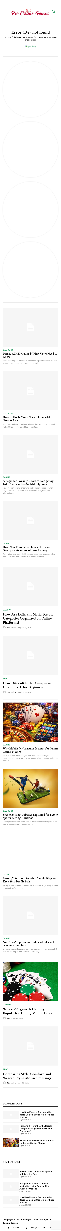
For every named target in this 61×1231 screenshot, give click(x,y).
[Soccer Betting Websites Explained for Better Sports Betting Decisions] (30, 788)
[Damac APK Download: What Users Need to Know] (30, 327)
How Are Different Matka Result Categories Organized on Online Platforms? (28, 618)
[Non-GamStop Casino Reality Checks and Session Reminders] (30, 915)
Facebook (17, 1227)
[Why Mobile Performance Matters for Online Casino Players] (30, 722)
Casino (6, 477)
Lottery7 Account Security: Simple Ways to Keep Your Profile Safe (29, 879)
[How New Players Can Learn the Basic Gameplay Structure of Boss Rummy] (30, 520)
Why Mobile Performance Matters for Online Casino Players (30, 750)
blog (5, 679)
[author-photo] (5, 627)
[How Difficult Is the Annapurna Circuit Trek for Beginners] (30, 655)
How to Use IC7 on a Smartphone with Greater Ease (27, 418)
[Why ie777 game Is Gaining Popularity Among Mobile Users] (30, 981)
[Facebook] (8, 1227)
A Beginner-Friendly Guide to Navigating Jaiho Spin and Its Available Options (28, 482)
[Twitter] (44, 1227)
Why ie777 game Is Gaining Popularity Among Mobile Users (27, 1011)
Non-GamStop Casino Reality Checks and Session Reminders (28, 943)
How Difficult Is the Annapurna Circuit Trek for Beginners (27, 685)
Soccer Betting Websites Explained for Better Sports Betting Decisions (30, 816)
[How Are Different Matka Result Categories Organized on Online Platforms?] (30, 586)
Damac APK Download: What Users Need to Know (30, 355)
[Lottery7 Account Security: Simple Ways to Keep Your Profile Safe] (30, 851)
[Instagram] (26, 1227)
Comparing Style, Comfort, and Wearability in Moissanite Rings (27, 1075)
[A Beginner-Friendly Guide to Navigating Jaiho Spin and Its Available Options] (30, 454)
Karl (8, 1018)
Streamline (11, 628)
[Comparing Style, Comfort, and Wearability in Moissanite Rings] (30, 1046)
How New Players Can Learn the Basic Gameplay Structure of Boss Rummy (26, 548)
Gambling (8, 350)
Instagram (35, 1227)
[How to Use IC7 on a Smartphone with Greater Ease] (30, 390)
